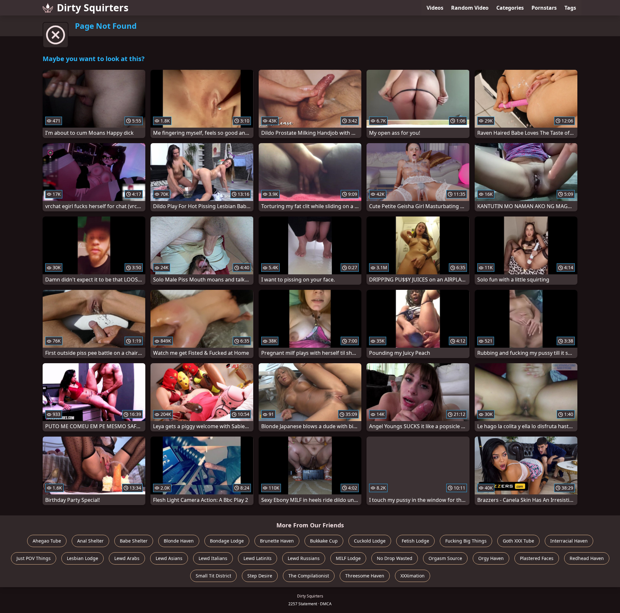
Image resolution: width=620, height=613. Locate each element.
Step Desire (259, 576)
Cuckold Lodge (370, 541)
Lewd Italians (213, 558)
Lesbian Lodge (82, 558)
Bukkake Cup (324, 541)
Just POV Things (33, 558)
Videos (435, 7)
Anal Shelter (90, 541)
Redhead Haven (587, 558)
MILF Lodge (348, 558)
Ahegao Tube (47, 541)
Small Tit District (213, 576)
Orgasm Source (445, 558)
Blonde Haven (179, 541)
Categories (510, 7)
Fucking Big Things (466, 541)
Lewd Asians (169, 558)
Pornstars (544, 7)
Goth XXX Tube (518, 541)
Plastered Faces (536, 558)
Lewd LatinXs (257, 558)
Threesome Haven (364, 576)
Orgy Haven (491, 558)
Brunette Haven (277, 541)
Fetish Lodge (415, 541)
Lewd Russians (304, 558)
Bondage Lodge (227, 541)
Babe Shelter (134, 541)
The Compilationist (308, 576)
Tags (570, 7)
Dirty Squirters (93, 7)
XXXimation (412, 576)
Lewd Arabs (127, 558)
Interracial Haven (569, 541)
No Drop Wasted (394, 558)
